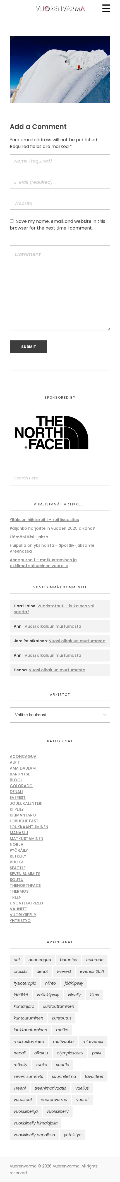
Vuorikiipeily (23, 915)
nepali (19, 1053)
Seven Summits (25, 874)
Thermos (19, 891)
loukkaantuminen (30, 1030)
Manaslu (19, 832)
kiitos (94, 995)
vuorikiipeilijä (26, 1111)
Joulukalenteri (26, 803)
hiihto (50, 983)
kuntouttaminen (58, 1006)
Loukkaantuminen (29, 827)
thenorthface (25, 885)
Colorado (21, 786)
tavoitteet (94, 1076)
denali (42, 971)
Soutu (16, 879)
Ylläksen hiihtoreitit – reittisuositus (44, 519)
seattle (62, 1065)
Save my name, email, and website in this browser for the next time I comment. (57, 224)
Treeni (16, 897)
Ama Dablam (23, 768)
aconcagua (39, 960)
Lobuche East (24, 821)
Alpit (15, 762)
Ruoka (17, 862)
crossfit (21, 971)
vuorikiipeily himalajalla (35, 1123)
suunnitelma (64, 1076)
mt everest (93, 1041)
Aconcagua (23, 756)
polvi (96, 1053)
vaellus (82, 1088)
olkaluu (41, 1053)
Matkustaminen (26, 838)
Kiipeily (17, 809)
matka (62, 1030)
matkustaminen (29, 1041)
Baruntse (20, 774)
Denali (16, 791)
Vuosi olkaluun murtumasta (53, 626)
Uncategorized (26, 903)
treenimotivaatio (50, 1088)
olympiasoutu (70, 1053)
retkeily (20, 1065)
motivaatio (63, 1041)
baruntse (68, 960)
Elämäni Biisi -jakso (29, 537)
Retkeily (18, 856)
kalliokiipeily (48, 995)
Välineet (18, 909)
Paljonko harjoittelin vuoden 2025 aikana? (52, 528)
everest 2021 (92, 971)
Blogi (16, 780)
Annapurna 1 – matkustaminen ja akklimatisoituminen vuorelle (43, 563)
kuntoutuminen (28, 1018)
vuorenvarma (54, 1099)
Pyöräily (19, 850)
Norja (16, 844)
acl (17, 960)
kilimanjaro (24, 1006)
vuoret (82, 1099)
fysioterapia (25, 983)
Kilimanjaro (23, 815)
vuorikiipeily (58, 1111)
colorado (95, 960)
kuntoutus (61, 1018)
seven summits (28, 1076)
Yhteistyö (20, 920)
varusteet (23, 1099)
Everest (18, 797)
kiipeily (74, 995)
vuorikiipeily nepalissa (34, 1135)
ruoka (41, 1065)
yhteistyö (72, 1135)
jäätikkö (21, 995)
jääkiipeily (74, 983)
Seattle (17, 868)
